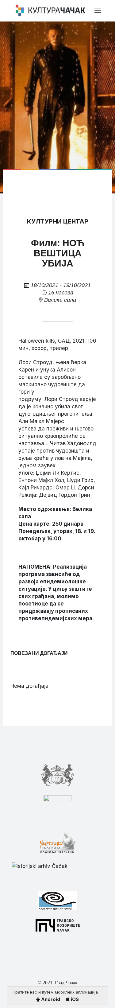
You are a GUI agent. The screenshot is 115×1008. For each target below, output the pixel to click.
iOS (74, 999)
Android (50, 999)
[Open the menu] (98, 11)
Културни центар (57, 221)
